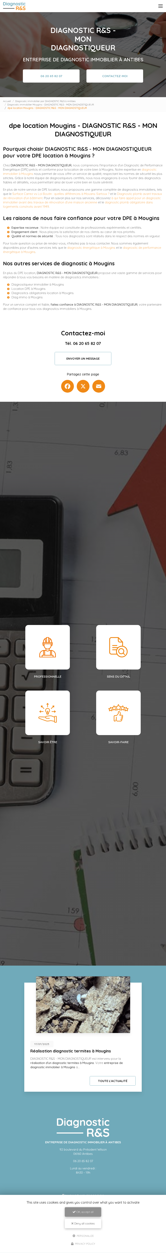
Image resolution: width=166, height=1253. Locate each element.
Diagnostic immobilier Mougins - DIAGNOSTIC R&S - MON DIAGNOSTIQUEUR (50, 104)
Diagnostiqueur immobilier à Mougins (38, 284)
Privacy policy (84, 1243)
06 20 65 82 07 (51, 76)
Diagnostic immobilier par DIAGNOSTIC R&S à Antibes (45, 101)
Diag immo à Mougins (27, 297)
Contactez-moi (115, 76)
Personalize (85, 1235)
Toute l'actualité (112, 1081)
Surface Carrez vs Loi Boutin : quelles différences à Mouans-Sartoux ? (60, 194)
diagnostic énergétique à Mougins (91, 248)
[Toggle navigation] (160, 6)
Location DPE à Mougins (29, 289)
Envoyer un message (83, 358)
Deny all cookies (84, 1223)
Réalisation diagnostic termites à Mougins (70, 1050)
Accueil (7, 101)
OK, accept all (85, 1212)
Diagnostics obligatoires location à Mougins (43, 293)
